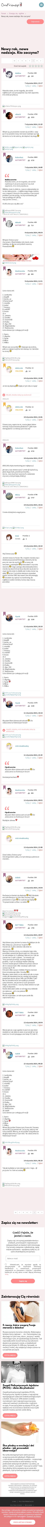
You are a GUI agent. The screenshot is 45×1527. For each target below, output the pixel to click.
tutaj (6, 1274)
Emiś (17, 536)
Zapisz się (23, 1281)
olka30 (18, 114)
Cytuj (27, 86)
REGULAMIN (28, 1505)
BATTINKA (19, 925)
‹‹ (14, 60)
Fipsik (17, 616)
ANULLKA (19, 368)
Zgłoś (40, 86)
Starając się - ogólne (16, 13)
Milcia (17, 495)
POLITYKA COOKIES (16, 1505)
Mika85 (18, 222)
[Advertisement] (22, 36)
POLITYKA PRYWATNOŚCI (26, 1501)
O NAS (14, 1501)
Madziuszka (20, 271)
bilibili (17, 878)
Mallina (18, 73)
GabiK (17, 1054)
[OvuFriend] (11, 6)
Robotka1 (19, 157)
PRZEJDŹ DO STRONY (22, 1522)
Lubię (34, 86)
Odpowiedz (35, 21)
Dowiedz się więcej (34, 1516)
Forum (3, 13)
